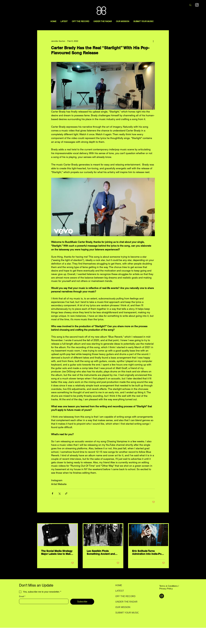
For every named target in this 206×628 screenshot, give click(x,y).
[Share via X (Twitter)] (59, 493)
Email (22, 596)
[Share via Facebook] (52, 493)
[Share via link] (66, 493)
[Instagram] (197, 5)
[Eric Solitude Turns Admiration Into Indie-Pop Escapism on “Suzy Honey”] (148, 535)
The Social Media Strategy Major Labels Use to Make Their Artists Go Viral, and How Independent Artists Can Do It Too (56, 552)
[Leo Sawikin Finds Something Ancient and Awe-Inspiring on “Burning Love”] (103, 535)
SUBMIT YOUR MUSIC (125, 612)
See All (166, 518)
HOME (118, 585)
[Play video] (103, 207)
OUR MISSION (122, 607)
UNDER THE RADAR (125, 602)
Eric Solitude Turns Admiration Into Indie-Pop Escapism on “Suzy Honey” (147, 552)
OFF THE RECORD (125, 596)
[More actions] (153, 41)
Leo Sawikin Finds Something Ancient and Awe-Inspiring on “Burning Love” (103, 552)
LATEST (119, 591)
